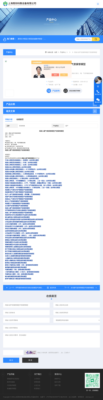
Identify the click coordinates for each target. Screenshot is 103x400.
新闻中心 (58, 379)
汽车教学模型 (11, 385)
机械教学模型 (11, 388)
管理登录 (81, 397)
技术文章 (58, 382)
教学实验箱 (11, 382)
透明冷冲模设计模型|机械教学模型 (30, 39)
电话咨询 (98, 94)
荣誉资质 (37, 382)
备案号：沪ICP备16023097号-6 (50, 397)
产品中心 (9, 52)
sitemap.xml (89, 397)
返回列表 (53, 288)
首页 (55, 52)
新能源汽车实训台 (13, 379)
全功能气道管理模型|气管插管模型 (82, 288)
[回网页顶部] (98, 87)
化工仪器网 (72, 397)
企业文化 (37, 385)
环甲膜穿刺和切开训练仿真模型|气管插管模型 (31, 288)
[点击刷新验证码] (30, 353)
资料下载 (58, 385)
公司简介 (37, 379)
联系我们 (37, 388)
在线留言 (20, 119)
